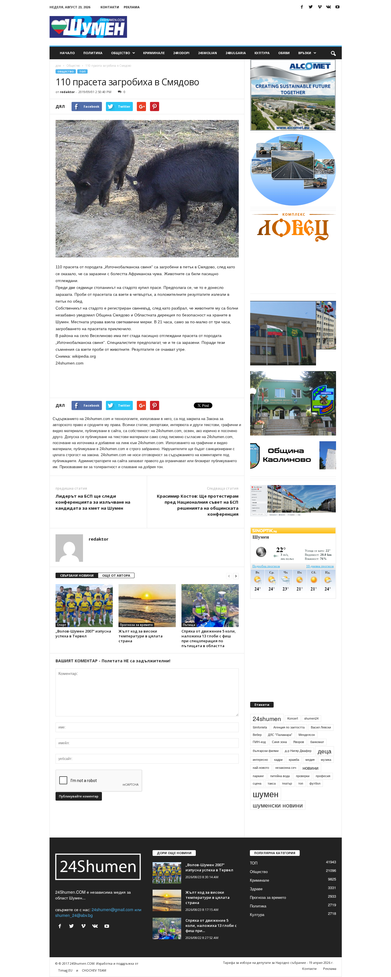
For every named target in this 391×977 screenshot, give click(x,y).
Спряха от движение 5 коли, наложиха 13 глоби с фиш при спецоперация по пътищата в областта (208, 638)
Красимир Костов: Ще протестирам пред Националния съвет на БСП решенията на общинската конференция (197, 505)
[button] (333, 53)
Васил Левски (321, 740)
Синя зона (279, 755)
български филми (266, 764)
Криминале (154, 53)
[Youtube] (337, 7)
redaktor (67, 92)
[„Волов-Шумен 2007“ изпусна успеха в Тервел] (84, 605)
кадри (278, 773)
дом (58, 66)
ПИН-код (259, 755)
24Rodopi (181, 53)
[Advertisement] (237, 27)
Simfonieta (260, 740)
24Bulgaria (236, 53)
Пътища (189, 625)
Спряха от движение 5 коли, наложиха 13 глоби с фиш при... (211, 938)
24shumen (267, 731)
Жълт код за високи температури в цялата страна (141, 636)
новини (311, 781)
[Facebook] (302, 7)
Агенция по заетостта (289, 740)
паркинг (258, 789)
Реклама (132, 7)
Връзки (304, 53)
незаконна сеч (285, 781)
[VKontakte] (328, 7)
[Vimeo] (319, 7)
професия (323, 789)
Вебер (257, 748)
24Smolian (207, 53)
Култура (262, 53)
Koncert (292, 731)
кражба (294, 773)
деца (324, 764)
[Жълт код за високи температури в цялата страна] (147, 605)
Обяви (284, 53)
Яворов (298, 755)
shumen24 (311, 731)
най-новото (261, 781)
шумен (266, 807)
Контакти (109, 7)
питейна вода (280, 789)
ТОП (82, 71)
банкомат (317, 755)
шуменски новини (278, 818)
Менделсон (307, 748)
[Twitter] (310, 7)
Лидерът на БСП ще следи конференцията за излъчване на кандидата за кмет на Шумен (93, 502)
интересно (260, 773)
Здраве (256, 902)
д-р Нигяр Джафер (298, 764)
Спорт (61, 625)
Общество (120, 53)
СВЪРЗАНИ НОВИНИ (77, 575)
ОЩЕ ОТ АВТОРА (116, 575)
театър (287, 796)
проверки (302, 789)
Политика (92, 53)
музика (326, 773)
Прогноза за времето (136, 625)
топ (300, 796)
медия (310, 773)
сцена (257, 796)
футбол (314, 796)
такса (272, 796)
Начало (67, 53)
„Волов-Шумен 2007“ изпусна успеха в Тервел (83, 634)
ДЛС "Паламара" (280, 748)
